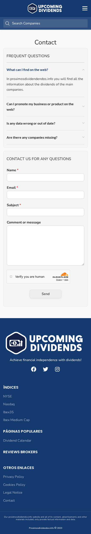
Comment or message (24, 222)
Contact (9, 500)
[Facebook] (33, 369)
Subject (14, 205)
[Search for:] (45, 23)
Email (12, 188)
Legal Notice (12, 492)
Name (12, 170)
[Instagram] (57, 369)
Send (46, 294)
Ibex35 (8, 412)
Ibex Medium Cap (16, 420)
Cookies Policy (14, 484)
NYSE (7, 396)
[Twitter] (45, 369)
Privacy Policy (13, 476)
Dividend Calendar (17, 440)
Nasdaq (9, 404)
